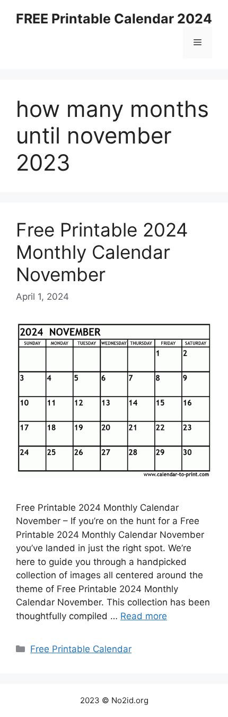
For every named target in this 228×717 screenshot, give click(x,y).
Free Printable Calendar (80, 649)
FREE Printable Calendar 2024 (114, 19)
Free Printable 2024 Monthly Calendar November (102, 251)
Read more (143, 616)
